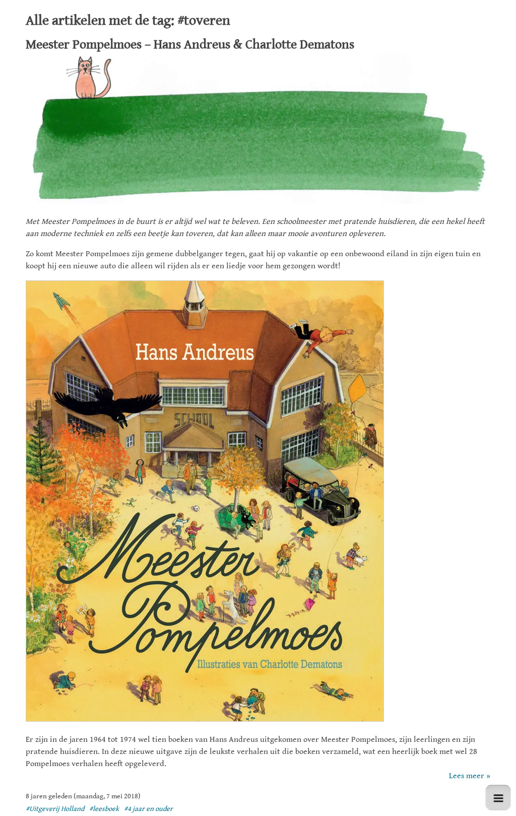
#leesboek (104, 809)
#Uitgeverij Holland (55, 809)
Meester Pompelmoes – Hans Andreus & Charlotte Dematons (190, 44)
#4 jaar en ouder (148, 809)
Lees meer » (469, 776)
